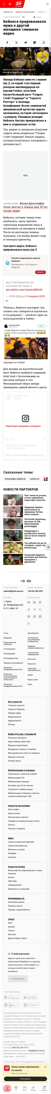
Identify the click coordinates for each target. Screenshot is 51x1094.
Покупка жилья (15, 906)
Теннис (11, 930)
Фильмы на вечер (16, 849)
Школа (11, 877)
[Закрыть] (45, 1067)
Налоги (11, 825)
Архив (30, 675)
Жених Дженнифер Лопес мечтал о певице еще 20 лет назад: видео (25, 207)
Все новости (15, 701)
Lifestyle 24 (8, 12)
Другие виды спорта (17, 938)
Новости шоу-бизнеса (25, 12)
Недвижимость (16, 898)
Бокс (10, 923)
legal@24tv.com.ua (36, 1050)
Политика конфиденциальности (13, 668)
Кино (11, 838)
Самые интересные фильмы (21, 842)
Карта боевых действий (19, 741)
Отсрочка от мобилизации (20, 789)
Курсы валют (14, 813)
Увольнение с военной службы (22, 774)
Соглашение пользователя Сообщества (34, 639)
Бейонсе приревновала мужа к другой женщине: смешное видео (42, 12)
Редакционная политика (10, 643)
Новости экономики (19, 805)
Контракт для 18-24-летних (20, 785)
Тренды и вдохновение (19, 910)
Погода (11, 724)
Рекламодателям (11, 658)
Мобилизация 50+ (16, 778)
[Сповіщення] (47, 4)
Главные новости (16, 705)
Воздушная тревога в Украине (22, 749)
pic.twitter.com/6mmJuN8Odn (24, 289)
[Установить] (25, 1073)
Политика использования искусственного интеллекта (10, 677)
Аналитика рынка (16, 902)
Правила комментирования (36, 647)
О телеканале (9, 649)
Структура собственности (34, 669)
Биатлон (12, 934)
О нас (6, 633)
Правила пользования (13, 663)
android (12, 997)
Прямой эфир (14, 713)
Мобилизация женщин (18, 781)
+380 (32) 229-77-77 (20, 1048)
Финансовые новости (18, 817)
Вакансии (32, 664)
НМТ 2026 (12, 881)
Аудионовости (14, 720)
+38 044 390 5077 (35, 591)
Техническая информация (33, 653)
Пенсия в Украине (16, 828)
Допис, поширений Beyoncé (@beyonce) (24, 455)
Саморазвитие (15, 885)
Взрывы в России (16, 757)
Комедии (12, 853)
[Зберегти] (44, 42)
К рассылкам (18, 979)
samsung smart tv (31, 1005)
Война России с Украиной (22, 734)
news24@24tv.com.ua (13, 591)
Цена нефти (13, 809)
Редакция (8, 638)
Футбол (11, 926)
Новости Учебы (16, 866)
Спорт (11, 919)
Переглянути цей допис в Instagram (23, 426)
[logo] (18, 4)
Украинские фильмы (17, 846)
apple (31, 997)
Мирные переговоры (18, 745)
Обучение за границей (18, 889)
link (28, 602)
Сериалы (12, 857)
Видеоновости (15, 717)
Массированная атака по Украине (24, 753)
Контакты (32, 659)
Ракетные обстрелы (17, 737)
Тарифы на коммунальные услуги (24, 821)
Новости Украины (16, 709)
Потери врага (14, 761)
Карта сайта (33, 680)
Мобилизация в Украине (21, 770)
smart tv (12, 1005)
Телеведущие (9, 654)
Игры (30, 684)
